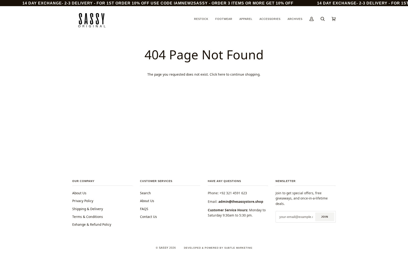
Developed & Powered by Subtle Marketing (218, 248)
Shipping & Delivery (87, 209)
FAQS (144, 209)
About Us (79, 193)
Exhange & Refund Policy (91, 224)
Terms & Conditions (87, 216)
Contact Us (148, 216)
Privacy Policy (82, 201)
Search (145, 193)
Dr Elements (32, 262)
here (221, 74)
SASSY (163, 247)
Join (324, 216)
